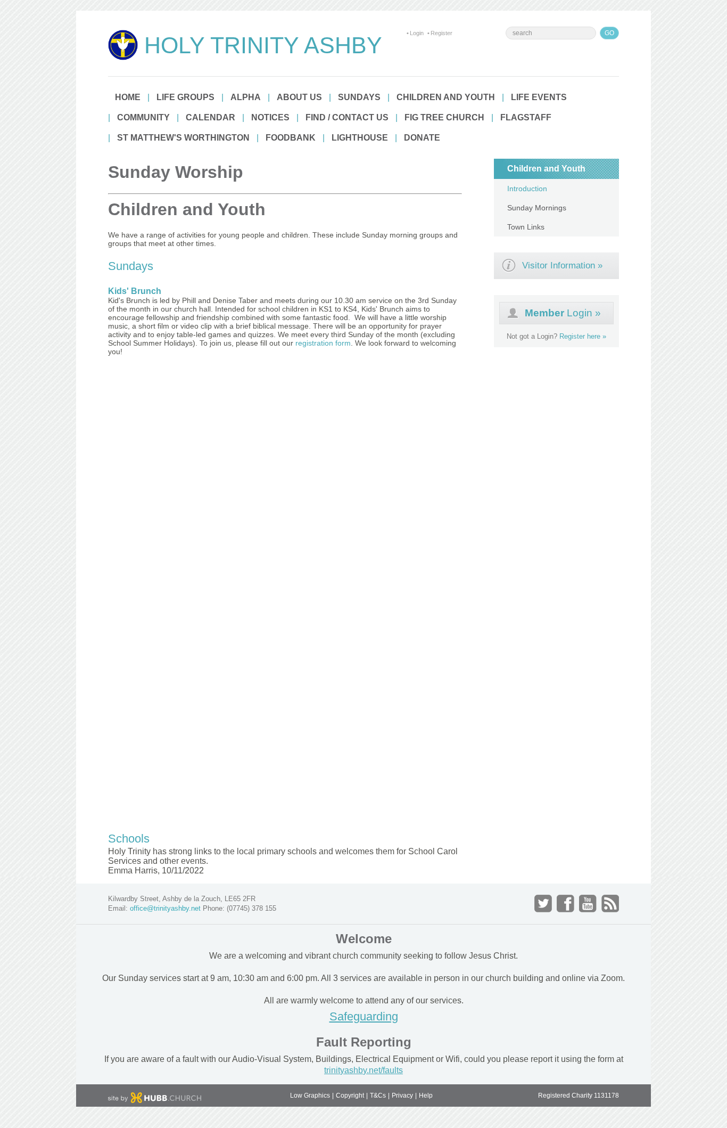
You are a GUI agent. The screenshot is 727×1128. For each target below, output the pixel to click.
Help (426, 1095)
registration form (323, 343)
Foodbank (291, 137)
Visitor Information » (562, 265)
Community (143, 117)
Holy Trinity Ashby (263, 45)
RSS (610, 903)
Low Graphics (310, 1095)
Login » (563, 312)
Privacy (402, 1095)
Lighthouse (360, 137)
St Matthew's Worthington (183, 137)
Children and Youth (445, 97)
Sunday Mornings (536, 207)
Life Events (539, 97)
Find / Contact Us (347, 117)
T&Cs (378, 1095)
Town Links (525, 227)
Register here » (582, 336)
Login (417, 33)
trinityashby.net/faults (363, 1070)
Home (128, 97)
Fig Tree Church (444, 117)
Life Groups (185, 97)
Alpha (245, 97)
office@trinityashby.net (165, 908)
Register (441, 33)
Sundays (359, 97)
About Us (299, 97)
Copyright (350, 1095)
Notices (270, 117)
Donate (422, 137)
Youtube (588, 903)
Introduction (527, 188)
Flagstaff (525, 117)
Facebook (565, 903)
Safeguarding (363, 1016)
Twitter (543, 903)
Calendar (210, 117)
